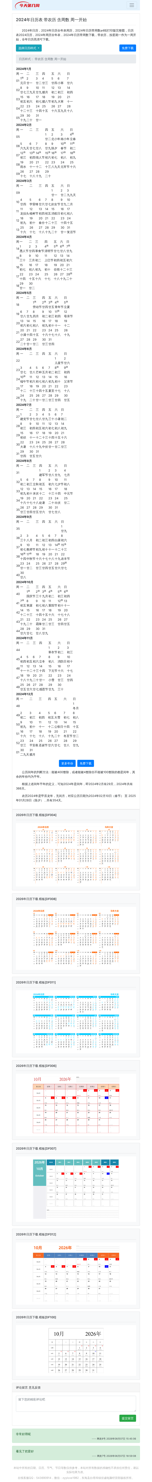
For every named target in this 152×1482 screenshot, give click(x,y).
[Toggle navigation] (132, 5)
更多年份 (67, 763)
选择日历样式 (27, 48)
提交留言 (128, 1418)
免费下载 (128, 48)
